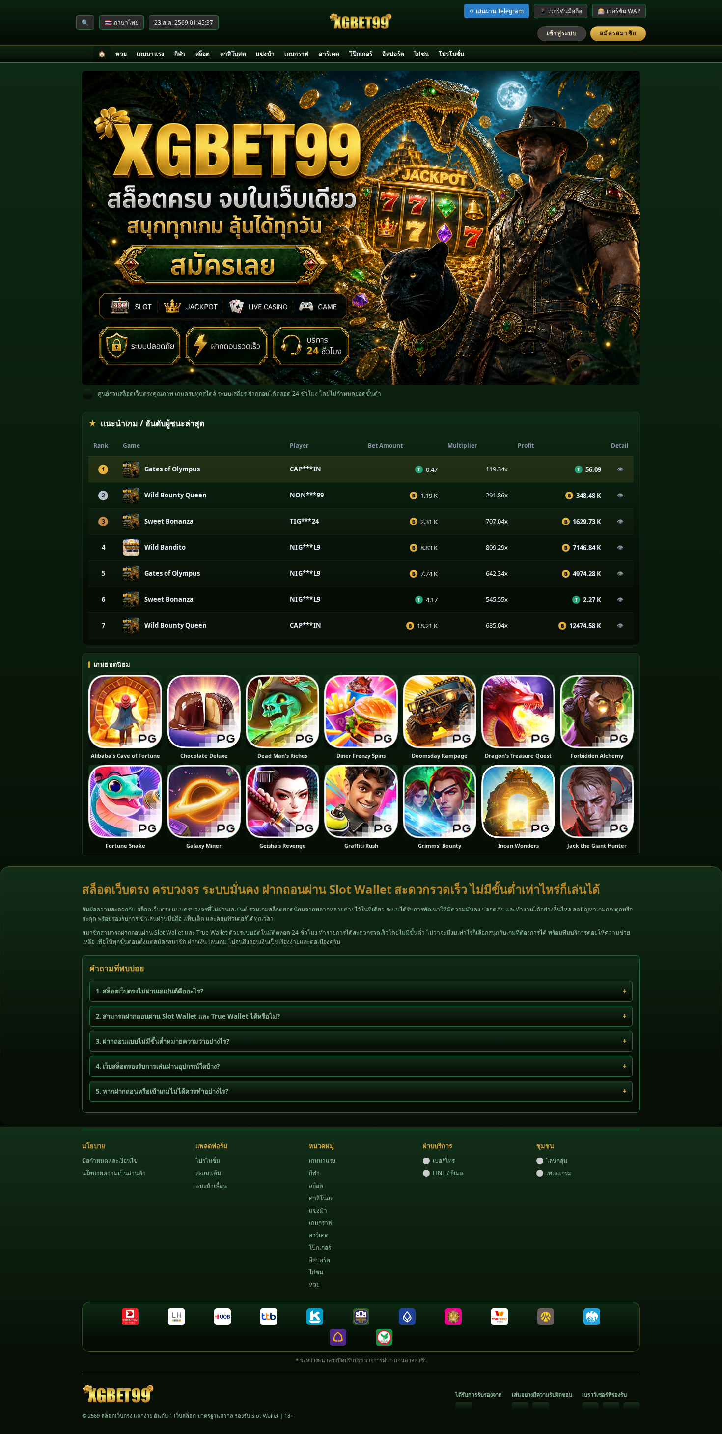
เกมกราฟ (296, 54)
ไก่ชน (421, 54)
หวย (121, 54)
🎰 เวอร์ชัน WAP (619, 11)
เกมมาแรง (150, 54)
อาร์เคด (329, 54)
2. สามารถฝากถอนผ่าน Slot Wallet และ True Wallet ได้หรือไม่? (188, 1016)
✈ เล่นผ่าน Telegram (497, 11)
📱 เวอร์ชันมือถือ (560, 11)
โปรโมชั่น (451, 54)
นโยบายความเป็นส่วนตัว (114, 1173)
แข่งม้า (265, 54)
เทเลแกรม (559, 1173)
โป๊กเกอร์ (360, 54)
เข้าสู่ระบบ (562, 33)
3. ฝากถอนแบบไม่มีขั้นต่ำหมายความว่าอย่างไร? (162, 1041)
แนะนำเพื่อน (211, 1186)
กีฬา (180, 54)
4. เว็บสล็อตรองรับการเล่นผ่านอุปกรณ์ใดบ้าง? (158, 1066)
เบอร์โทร (444, 1161)
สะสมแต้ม (208, 1173)
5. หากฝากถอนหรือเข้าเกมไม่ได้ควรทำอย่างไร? (162, 1091)
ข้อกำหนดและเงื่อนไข (110, 1161)
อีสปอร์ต (393, 54)
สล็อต (202, 54)
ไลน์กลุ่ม (556, 1161)
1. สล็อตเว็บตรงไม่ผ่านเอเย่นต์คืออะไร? (149, 991)
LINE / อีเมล (448, 1173)
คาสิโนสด (233, 54)
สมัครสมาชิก (618, 33)
